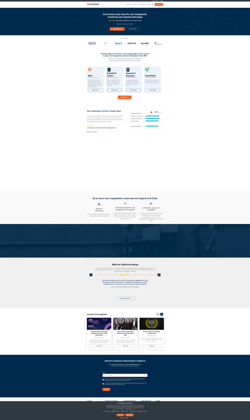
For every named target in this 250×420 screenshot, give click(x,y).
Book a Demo (116, 29)
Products (128, 4)
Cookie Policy (134, 408)
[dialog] (125, 410)
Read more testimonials (125, 298)
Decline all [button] (129, 414)
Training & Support (155, 0)
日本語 (162, 0)
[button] (125, 417)
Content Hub (141, 4)
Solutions (134, 4)
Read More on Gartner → (92, 131)
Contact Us (158, 4)
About (148, 4)
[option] (95, 43)
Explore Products (133, 28)
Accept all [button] (120, 414)
